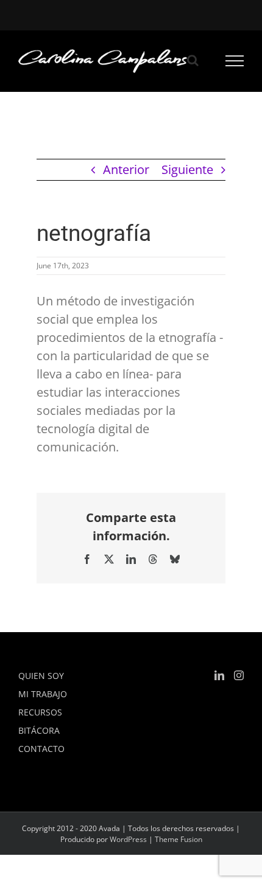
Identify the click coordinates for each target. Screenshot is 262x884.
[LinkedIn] (219, 675)
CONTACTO (41, 748)
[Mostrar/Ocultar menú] (235, 60)
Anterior (126, 169)
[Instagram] (239, 675)
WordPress (128, 839)
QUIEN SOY (41, 675)
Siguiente (187, 169)
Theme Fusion (178, 839)
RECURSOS (40, 712)
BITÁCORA (39, 730)
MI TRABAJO (42, 694)
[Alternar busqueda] (193, 60)
